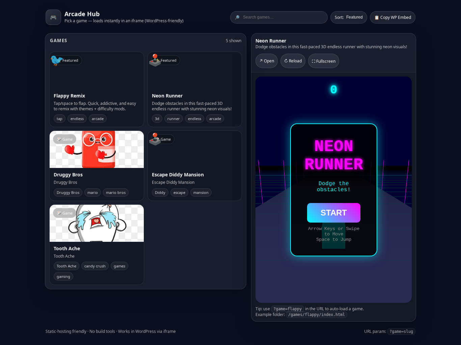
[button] (96, 89)
